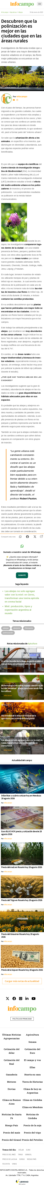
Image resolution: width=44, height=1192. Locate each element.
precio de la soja (9, 1159)
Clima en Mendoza (32, 1107)
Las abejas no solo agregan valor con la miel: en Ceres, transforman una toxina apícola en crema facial (22, 743)
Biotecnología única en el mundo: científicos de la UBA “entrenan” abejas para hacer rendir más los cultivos (22, 688)
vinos (14, 1164)
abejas (6, 628)
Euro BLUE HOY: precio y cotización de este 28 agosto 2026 (21, 833)
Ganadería (11, 1074)
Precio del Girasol (11, 1139)
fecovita (6, 1164)
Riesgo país (31, 1159)
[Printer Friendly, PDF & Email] (41, 537)
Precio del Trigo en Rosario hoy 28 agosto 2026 (21, 900)
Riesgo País (11, 1125)
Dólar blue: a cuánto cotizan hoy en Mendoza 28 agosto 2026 (21, 797)
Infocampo (4, 12)
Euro (28, 1150)
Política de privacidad (22, 1019)
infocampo (8, 668)
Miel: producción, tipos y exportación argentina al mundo (18, 610)
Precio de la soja (32, 1125)
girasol (28, 1154)
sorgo (22, 1159)
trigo (20, 1154)
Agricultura (32, 1034)
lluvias (11, 1089)
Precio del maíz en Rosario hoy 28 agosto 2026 (21, 867)
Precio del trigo (32, 1132)
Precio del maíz (11, 1132)
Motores (11, 1081)
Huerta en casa (32, 1074)
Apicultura (13, 12)
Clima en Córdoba (32, 1099)
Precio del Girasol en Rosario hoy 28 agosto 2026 (20, 935)
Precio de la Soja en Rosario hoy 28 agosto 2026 (22, 969)
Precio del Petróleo (32, 1139)
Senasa (32, 1041)
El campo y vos (32, 1060)
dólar (21, 1150)
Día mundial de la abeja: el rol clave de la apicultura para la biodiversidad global (18, 717)
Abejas (20, 12)
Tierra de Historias (32, 1081)
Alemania (29, 628)
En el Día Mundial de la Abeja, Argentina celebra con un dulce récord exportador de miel (21, 662)
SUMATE (22, 575)
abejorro (16, 628)
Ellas (32, 1067)
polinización (8, 633)
